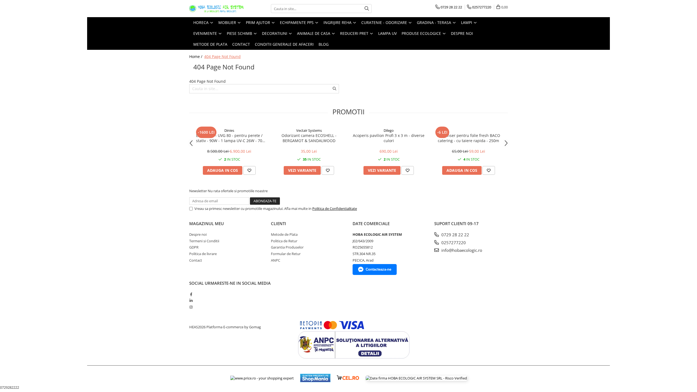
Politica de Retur (284, 240)
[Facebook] (191, 294)
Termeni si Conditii (204, 240)
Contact (195, 260)
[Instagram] (191, 307)
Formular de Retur (286, 253)
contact (241, 44)
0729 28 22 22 (454, 234)
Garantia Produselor (287, 247)
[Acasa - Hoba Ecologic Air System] (216, 8)
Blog (324, 44)
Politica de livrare (203, 253)
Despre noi (462, 33)
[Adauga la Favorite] (249, 170)
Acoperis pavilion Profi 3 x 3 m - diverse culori (388, 138)
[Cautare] (367, 8)
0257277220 (453, 242)
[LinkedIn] (191, 300)
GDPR (193, 247)
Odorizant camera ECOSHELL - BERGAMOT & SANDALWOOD (309, 138)
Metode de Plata (210, 44)
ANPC (275, 260)
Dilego (389, 130)
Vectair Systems (309, 130)
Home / (196, 56)
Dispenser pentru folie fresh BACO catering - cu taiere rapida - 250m (468, 138)
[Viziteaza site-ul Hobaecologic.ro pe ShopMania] (315, 378)
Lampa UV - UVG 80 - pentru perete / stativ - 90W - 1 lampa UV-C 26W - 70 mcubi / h (229, 138)
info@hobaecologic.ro (461, 250)
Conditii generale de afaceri (284, 44)
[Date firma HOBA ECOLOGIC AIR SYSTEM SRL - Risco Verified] (416, 378)
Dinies (229, 130)
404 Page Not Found (222, 56)
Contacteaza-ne (378, 269)
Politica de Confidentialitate (334, 208)
